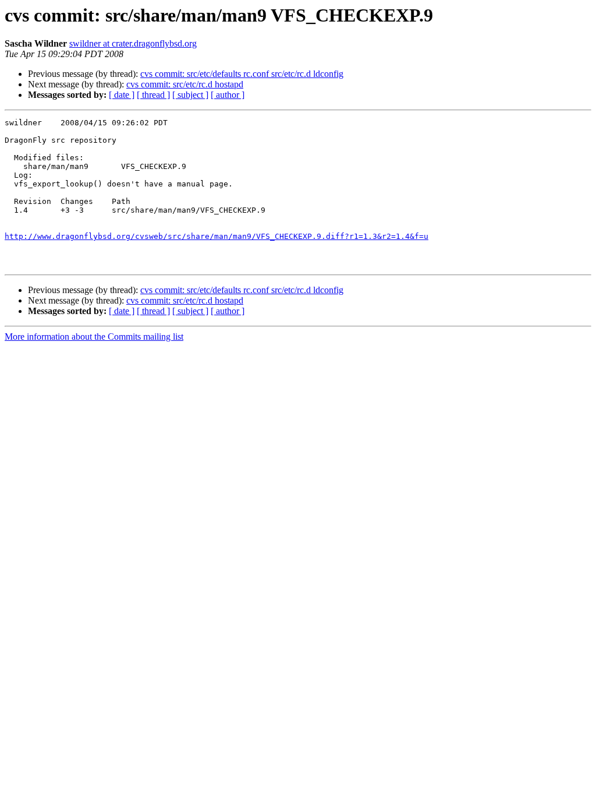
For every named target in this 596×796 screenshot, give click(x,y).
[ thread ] (153, 95)
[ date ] (121, 95)
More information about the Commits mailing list (94, 336)
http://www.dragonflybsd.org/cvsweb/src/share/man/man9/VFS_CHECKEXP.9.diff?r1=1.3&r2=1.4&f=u (216, 236)
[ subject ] (190, 95)
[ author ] (227, 95)
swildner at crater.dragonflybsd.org (133, 43)
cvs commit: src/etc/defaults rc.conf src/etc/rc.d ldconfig (241, 74)
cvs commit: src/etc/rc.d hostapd (184, 84)
